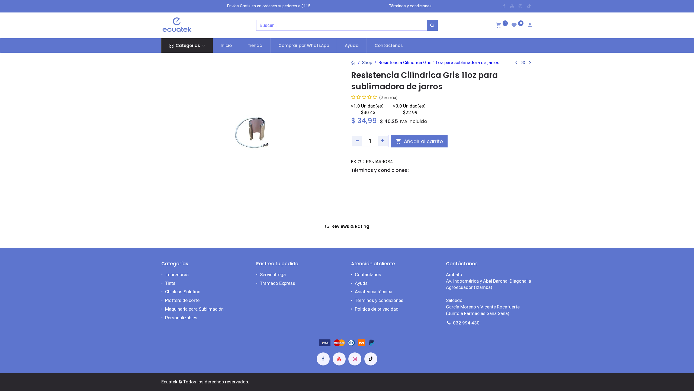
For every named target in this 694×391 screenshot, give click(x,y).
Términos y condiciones (379, 300)
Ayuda (361, 283)
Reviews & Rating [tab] (349, 226)
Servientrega (273, 274)
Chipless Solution (182, 291)
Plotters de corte (182, 300)
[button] (419, 141)
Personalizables (181, 317)
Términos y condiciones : (380, 170)
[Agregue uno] (383, 141)
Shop (367, 62)
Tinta (170, 283)
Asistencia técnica (373, 291)
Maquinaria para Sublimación (194, 309)
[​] (504, 6)
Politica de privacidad (377, 309)
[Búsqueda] (432, 25)
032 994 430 (466, 323)
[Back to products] (523, 63)
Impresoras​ (177, 274)
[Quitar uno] (357, 141)
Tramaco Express (277, 283)
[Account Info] (530, 25)
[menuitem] (226, 45)
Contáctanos (368, 274)
